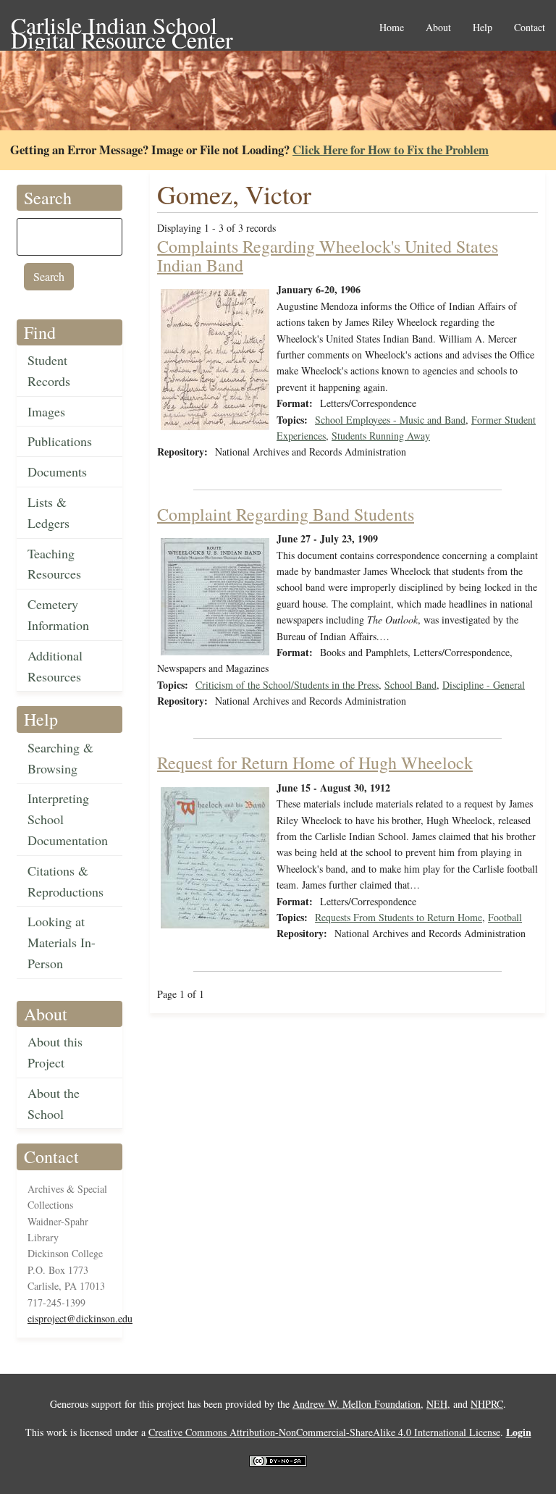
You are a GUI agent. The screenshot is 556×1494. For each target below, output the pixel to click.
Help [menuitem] (482, 28)
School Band (410, 685)
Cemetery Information (58, 614)
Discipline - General (483, 685)
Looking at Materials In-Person (62, 942)
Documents (57, 471)
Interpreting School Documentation (68, 819)
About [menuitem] (438, 28)
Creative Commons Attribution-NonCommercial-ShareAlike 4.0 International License (324, 1432)
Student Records (49, 370)
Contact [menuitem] (529, 28)
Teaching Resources (54, 564)
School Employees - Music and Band (390, 420)
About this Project (55, 1052)
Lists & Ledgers (49, 512)
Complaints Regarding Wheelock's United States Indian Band (327, 256)
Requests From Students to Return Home (398, 917)
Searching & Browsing (60, 758)
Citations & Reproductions (66, 881)
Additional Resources (55, 666)
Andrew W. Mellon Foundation (356, 1404)
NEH (436, 1404)
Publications (60, 441)
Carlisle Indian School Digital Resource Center (122, 26)
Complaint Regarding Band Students (285, 514)
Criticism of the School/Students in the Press (287, 685)
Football (505, 917)
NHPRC (487, 1404)
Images (46, 411)
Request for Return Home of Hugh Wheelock (315, 762)
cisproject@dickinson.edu (80, 1318)
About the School (54, 1103)
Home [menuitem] (391, 28)
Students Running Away (381, 435)
